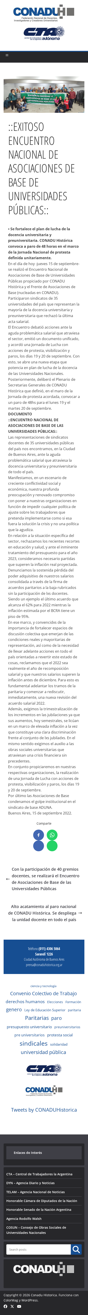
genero (14, 1009)
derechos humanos (25, 1001)
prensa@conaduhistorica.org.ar (44, 964)
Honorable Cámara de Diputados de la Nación (41, 1201)
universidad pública (43, 1052)
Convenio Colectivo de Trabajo (43, 993)
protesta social (60, 1034)
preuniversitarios (67, 1027)
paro (56, 1018)
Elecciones (55, 1002)
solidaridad (58, 1044)
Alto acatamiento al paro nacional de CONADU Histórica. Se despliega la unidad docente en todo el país (42, 913)
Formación (73, 1002)
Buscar (76, 1249)
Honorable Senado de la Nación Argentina (38, 1209)
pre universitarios (29, 1035)
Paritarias (37, 1017)
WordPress (29, 1300)
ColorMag (11, 1300)
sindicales (34, 1043)
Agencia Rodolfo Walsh (24, 1218)
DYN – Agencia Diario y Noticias (30, 1183)
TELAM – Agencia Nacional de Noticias (35, 1192)
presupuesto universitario (29, 1026)
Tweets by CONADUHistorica (44, 1109)
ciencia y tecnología (43, 986)
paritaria (74, 1010)
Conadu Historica (44, 1295)
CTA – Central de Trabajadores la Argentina (39, 1174)
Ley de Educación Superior (44, 1010)
